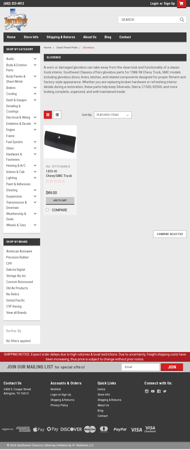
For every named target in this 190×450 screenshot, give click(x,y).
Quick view (60, 155)
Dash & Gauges (16, 100)
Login (154, 3)
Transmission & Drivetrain (16, 205)
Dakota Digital (15, 269)
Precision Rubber (17, 257)
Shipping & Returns (61, 37)
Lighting (11, 178)
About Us (89, 37)
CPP (9, 263)
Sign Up (169, 3)
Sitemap (50, 445)
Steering (11, 190)
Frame (10, 136)
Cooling (11, 94)
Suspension (14, 196)
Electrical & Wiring (18, 117)
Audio (10, 59)
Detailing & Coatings (13, 108)
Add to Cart (60, 200)
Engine (10, 130)
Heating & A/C (16, 166)
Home (11, 37)
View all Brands (16, 313)
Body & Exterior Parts (16, 67)
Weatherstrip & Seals (16, 216)
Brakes (11, 88)
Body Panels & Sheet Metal (15, 79)
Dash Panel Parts (67, 47)
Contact (125, 37)
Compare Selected (170, 234)
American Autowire (19, 251)
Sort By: (87, 114)
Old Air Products (17, 288)
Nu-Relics (12, 294)
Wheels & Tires (16, 225)
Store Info (31, 37)
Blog (107, 37)
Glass (10, 148)
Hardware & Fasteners (14, 157)
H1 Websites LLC (83, 445)
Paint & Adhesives (18, 184)
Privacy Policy (59, 405)
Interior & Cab (15, 172)
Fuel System (14, 142)
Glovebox (88, 47)
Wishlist (56, 389)
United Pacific (15, 300)
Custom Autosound (19, 282)
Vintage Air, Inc (16, 276)
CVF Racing (14, 306)
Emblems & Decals (18, 124)
